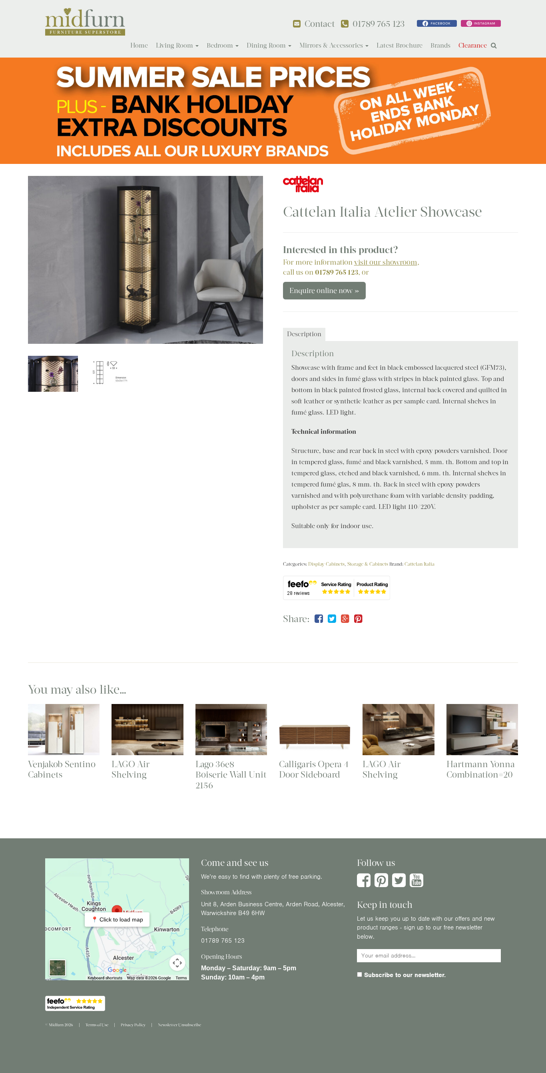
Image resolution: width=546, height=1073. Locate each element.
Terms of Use (97, 1024)
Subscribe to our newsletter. (404, 975)
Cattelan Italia (419, 564)
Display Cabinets (326, 564)
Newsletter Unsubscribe (179, 1024)
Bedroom (221, 45)
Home (139, 45)
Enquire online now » (324, 290)
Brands (440, 45)
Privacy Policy (133, 1024)
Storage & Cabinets (367, 564)
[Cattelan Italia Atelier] (145, 260)
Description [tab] (304, 334)
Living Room (175, 45)
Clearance (472, 45)
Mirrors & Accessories (332, 45)
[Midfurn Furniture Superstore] (85, 22)
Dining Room (267, 45)
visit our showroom (385, 262)
